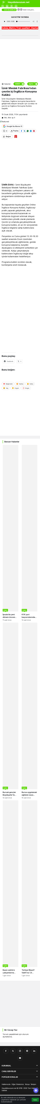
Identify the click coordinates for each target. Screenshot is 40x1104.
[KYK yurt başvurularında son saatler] (29, 533)
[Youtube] (20, 1058)
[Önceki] (18, 10)
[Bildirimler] (16, 6)
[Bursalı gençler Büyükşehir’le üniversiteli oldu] (10, 711)
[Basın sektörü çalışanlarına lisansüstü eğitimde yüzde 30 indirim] (10, 888)
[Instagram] (20, 1051)
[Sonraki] (21, 10)
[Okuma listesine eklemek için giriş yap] (16, 136)
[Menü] (4, 2)
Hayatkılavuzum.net (18, 2)
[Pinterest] (27, 1051)
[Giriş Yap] (11, 6)
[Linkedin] (34, 1051)
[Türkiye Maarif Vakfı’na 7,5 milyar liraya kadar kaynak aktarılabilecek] (29, 888)
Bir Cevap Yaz (10, 1030)
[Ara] (2, 6)
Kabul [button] (35, 1100)
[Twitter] (13, 1051)
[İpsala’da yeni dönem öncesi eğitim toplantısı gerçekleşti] (10, 533)
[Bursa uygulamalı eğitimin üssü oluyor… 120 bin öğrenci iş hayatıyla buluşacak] (29, 711)
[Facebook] (5, 1051)
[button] (7, 6)
